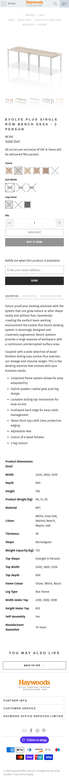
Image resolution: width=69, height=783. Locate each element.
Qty (7, 215)
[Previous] (8, 59)
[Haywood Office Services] (34, 3)
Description (11, 296)
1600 (31, 187)
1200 (10, 187)
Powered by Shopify (23, 774)
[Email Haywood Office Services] (25, 731)
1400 (20, 187)
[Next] (61, 59)
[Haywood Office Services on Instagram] (37, 731)
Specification (29, 296)
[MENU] (2, 3)
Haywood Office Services (23, 771)
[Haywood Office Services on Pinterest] (44, 731)
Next (42, 15)
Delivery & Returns (51, 296)
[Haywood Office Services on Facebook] (31, 731)
